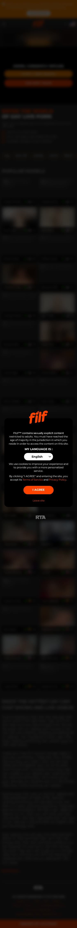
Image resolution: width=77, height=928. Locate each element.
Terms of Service (33, 479)
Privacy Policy (57, 479)
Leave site (39, 500)
